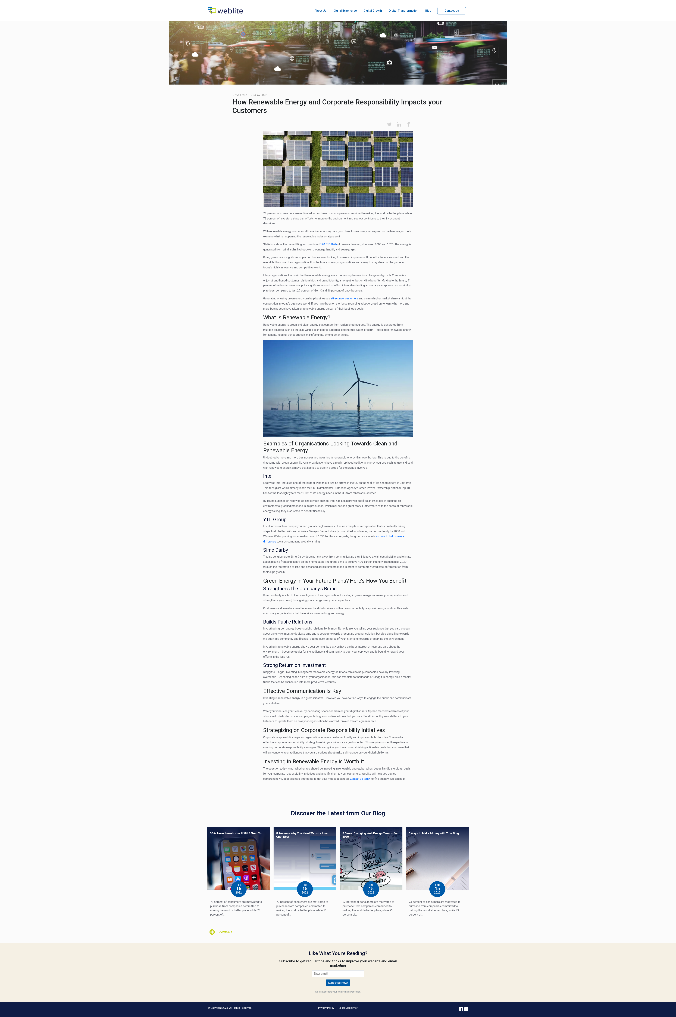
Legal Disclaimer (348, 1007)
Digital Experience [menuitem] (345, 10)
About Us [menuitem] (320, 10)
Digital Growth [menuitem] (373, 10)
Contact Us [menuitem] (452, 10)
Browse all (225, 932)
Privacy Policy (326, 1007)
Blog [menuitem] (428, 10)
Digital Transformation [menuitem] (403, 10)
